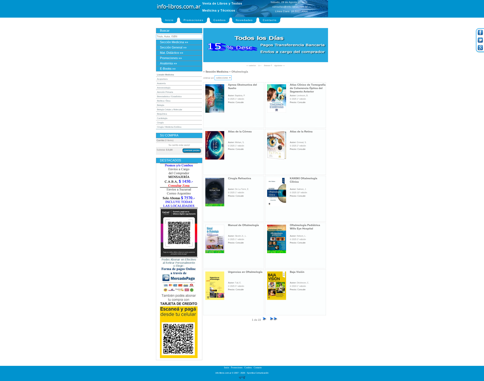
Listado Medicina (165, 75)
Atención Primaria (165, 92)
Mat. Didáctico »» (171, 52)
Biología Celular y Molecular (169, 109)
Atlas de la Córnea (240, 131)
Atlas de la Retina (301, 131)
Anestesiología (163, 88)
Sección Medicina (217, 71)
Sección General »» (173, 47)
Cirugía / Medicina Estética (169, 127)
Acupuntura (162, 79)
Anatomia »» (168, 63)
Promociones (193, 20)
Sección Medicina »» (174, 42)
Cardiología (162, 118)
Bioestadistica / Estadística (169, 96)
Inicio (169, 20)
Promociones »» (171, 58)
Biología (160, 105)
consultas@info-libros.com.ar (290, 6)
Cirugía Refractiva (239, 178)
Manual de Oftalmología (243, 225)
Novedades (244, 20)
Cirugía (160, 122)
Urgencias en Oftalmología (245, 271)
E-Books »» (168, 68)
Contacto (270, 20)
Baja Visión (297, 271)
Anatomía (161, 83)
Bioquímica (162, 114)
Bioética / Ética (163, 101)
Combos (219, 20)
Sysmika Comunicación (257, 373)
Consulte (240, 102)
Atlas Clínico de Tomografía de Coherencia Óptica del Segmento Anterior (308, 88)
